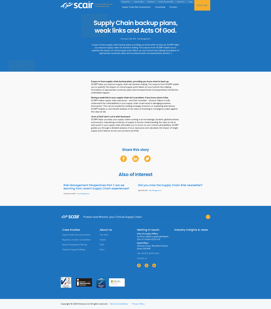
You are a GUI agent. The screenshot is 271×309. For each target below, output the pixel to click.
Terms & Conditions (119, 304)
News (102, 249)
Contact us (142, 258)
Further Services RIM (166, 2)
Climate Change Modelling (73, 249)
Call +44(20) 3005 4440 (148, 253)
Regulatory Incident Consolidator (76, 239)
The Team (104, 234)
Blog (190, 2)
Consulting (160, 7)
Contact (173, 7)
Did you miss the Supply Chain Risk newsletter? (170, 185)
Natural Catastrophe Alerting (74, 244)
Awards (103, 239)
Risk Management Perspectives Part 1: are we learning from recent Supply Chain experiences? (96, 186)
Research (151, 2)
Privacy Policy (138, 304)
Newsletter (126, 2)
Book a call (202, 5)
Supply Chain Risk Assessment (136, 7)
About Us (180, 2)
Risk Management (144, 39)
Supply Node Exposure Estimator (76, 234)
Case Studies (139, 2)
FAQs (102, 244)
